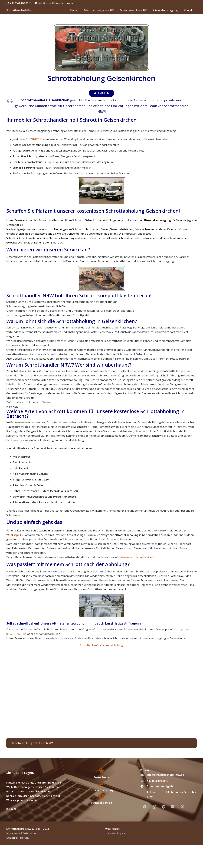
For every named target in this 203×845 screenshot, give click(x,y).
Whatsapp (13, 535)
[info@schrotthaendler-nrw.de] (143, 774)
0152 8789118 (34, 139)
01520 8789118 (16, 634)
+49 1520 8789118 (157, 781)
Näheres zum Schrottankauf (136, 557)
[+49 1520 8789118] (143, 780)
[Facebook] (144, 807)
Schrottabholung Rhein (116, 833)
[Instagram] (154, 807)
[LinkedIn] (173, 807)
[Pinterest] (163, 807)
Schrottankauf (89, 645)
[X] (182, 807)
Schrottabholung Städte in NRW (31, 743)
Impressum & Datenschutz (22, 833)
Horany (24, 837)
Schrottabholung (112, 645)
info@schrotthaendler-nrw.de (165, 775)
